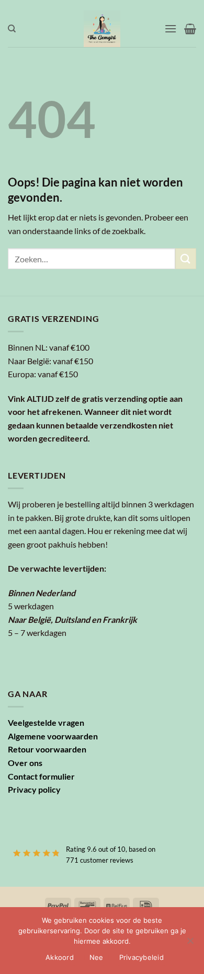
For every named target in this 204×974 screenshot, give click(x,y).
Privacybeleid (141, 957)
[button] (170, 28)
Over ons (25, 763)
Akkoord (60, 957)
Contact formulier (41, 776)
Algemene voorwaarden (53, 736)
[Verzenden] (185, 258)
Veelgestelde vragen (46, 722)
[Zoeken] (12, 29)
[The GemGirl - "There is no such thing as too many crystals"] (102, 28)
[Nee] (190, 943)
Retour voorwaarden (47, 749)
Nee (96, 957)
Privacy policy (34, 789)
